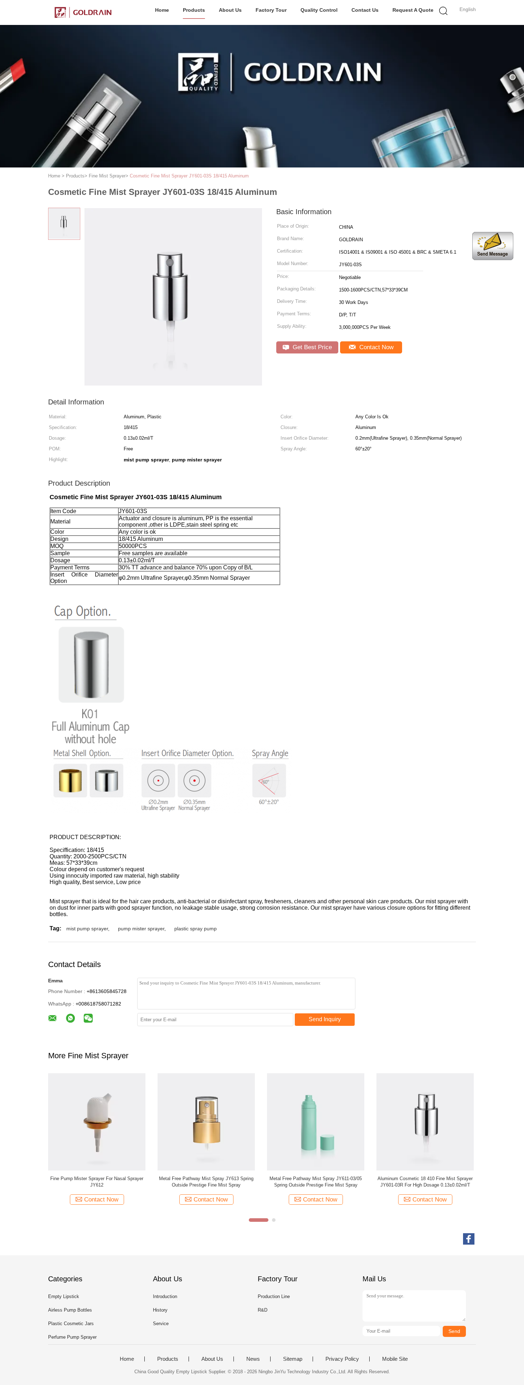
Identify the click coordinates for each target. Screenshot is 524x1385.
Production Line (274, 1296)
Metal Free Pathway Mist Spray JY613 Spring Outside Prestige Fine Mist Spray (206, 1182)
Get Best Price (311, 347)
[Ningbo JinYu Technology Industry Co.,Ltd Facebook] (468, 1239)
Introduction (165, 1296)
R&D (262, 1310)
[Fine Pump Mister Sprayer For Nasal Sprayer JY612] (96, 1121)
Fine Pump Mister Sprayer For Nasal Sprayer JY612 (96, 1182)
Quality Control (319, 10)
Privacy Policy (342, 1358)
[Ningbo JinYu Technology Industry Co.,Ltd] (83, 12)
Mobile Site (395, 1358)
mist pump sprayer (87, 928)
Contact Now (376, 347)
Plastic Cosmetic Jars (71, 1323)
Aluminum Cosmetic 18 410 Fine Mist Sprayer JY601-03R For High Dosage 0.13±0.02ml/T (425, 1182)
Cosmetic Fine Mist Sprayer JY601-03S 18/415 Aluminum (189, 176)
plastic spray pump (195, 928)
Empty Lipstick (63, 1296)
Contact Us (365, 10)
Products (194, 10)
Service (161, 1323)
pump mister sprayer (141, 928)
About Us (230, 10)
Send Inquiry (325, 1019)
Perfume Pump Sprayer (72, 1337)
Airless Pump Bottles (70, 1310)
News (253, 1358)
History (160, 1310)
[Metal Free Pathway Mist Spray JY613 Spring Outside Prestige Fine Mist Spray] (206, 1121)
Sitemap (292, 1358)
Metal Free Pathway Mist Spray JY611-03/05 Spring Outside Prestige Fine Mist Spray (315, 1182)
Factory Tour (271, 10)
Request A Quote (412, 10)
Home (162, 10)
